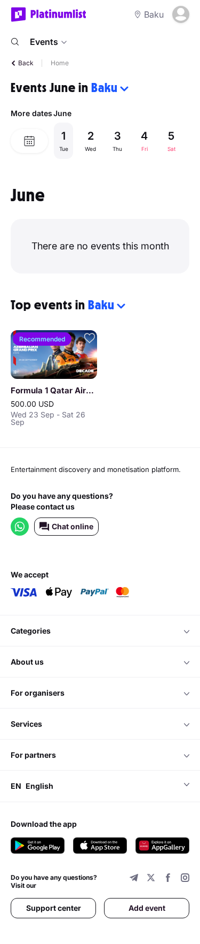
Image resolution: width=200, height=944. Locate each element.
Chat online (72, 526)
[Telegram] (134, 879)
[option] (121, 141)
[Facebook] (168, 879)
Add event (147, 907)
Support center (53, 907)
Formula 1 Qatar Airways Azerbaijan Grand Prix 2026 (54, 390)
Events (44, 41)
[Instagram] (185, 879)
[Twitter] (151, 879)
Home (60, 63)
